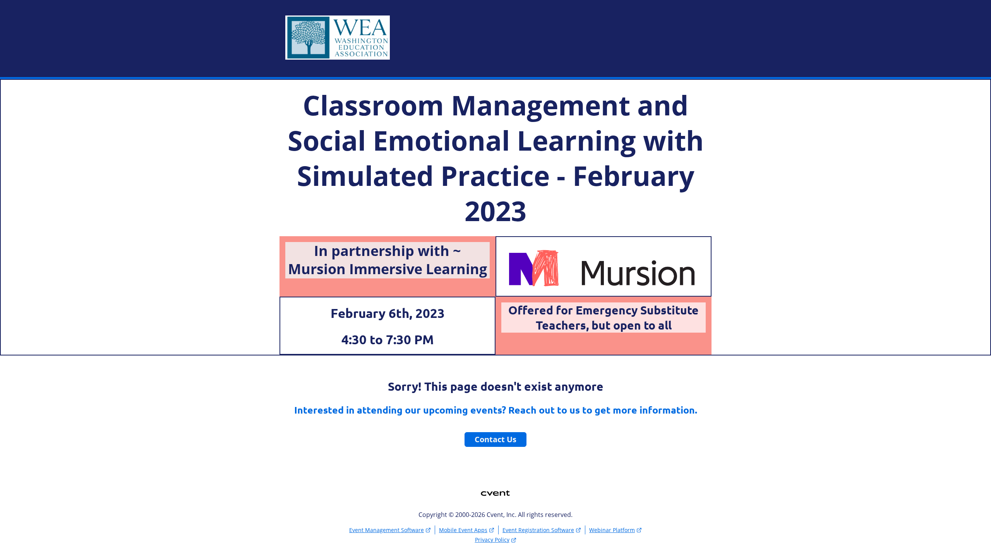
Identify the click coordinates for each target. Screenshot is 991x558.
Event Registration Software (538, 530)
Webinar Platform (612, 530)
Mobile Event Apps (463, 530)
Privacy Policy (492, 539)
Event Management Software (386, 530)
